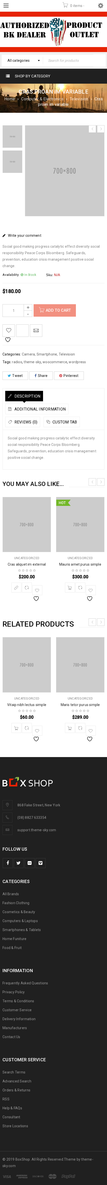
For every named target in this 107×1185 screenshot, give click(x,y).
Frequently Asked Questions (25, 983)
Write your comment (24, 235)
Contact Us (11, 1037)
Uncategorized (26, 558)
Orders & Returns (16, 1090)
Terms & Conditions (18, 1001)
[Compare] (27, 587)
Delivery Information (19, 1019)
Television (79, 99)
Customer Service (17, 1010)
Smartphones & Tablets (21, 930)
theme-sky (32, 362)
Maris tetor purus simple (80, 705)
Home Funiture (14, 939)
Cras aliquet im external (27, 564)
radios (17, 362)
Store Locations (15, 1126)
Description (26, 396)
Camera (28, 354)
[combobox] (22, 60)
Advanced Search (16, 1081)
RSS (5, 1099)
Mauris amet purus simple (80, 564)
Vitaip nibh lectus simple (26, 705)
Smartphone (47, 354)
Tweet (17, 376)
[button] (70, 587)
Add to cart (58, 310)
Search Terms (13, 1072)
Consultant (11, 1117)
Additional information (39, 409)
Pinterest (70, 376)
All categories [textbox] (18, 60)
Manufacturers (14, 1028)
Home (9, 99)
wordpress (77, 362)
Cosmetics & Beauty (18, 912)
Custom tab (64, 422)
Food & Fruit (12, 948)
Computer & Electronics (42, 99)
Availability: (10, 275)
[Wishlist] (8, 330)
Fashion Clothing (15, 903)
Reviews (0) (25, 422)
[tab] (24, 396)
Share (43, 376)
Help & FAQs (12, 1108)
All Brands (10, 894)
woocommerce (55, 362)
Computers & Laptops (20, 921)
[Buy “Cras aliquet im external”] (16, 587)
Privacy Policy (13, 992)
